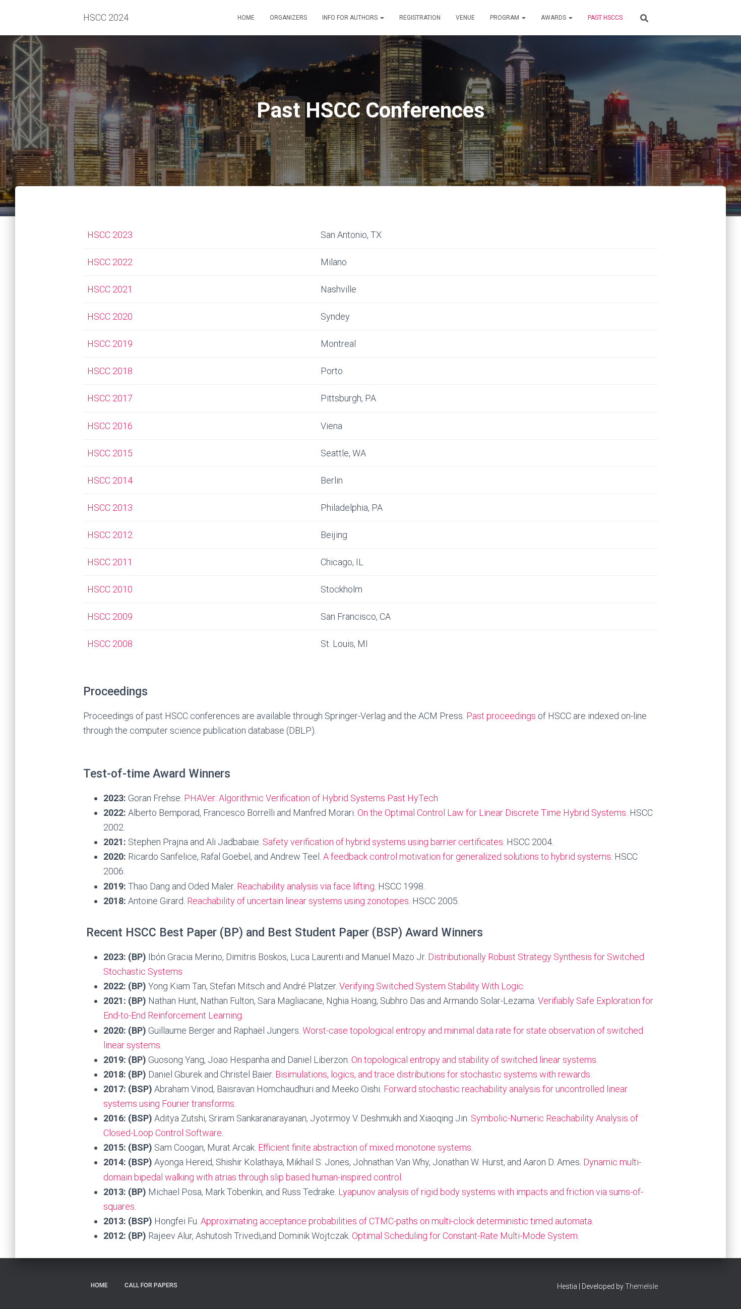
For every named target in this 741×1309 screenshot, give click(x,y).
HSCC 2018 (110, 371)
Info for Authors (350, 17)
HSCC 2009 (110, 616)
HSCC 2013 (110, 507)
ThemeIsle (641, 1286)
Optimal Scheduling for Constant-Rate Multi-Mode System (465, 1235)
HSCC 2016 (110, 426)
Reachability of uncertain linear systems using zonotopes (298, 901)
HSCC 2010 (110, 589)
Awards (554, 17)
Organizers (288, 17)
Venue (465, 17)
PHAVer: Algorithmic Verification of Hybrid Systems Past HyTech (311, 798)
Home (246, 17)
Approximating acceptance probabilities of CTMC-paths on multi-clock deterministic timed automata (396, 1221)
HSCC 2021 (110, 289)
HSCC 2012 (110, 534)
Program (505, 17)
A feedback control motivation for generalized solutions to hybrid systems (467, 856)
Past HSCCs (605, 17)
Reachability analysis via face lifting (306, 886)
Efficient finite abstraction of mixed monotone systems (364, 1147)
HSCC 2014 (110, 480)
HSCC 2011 (110, 562)
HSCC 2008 (110, 643)
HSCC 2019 (110, 343)
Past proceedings (501, 715)
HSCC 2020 (110, 316)
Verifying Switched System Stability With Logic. (432, 986)
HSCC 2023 (110, 234)
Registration (420, 17)
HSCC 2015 (110, 453)
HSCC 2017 (110, 398)
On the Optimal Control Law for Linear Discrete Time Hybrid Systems (491, 812)
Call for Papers (151, 1285)
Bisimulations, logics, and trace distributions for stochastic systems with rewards (432, 1074)
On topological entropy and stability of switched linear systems (473, 1059)
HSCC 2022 (110, 262)
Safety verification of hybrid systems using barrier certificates (383, 842)
